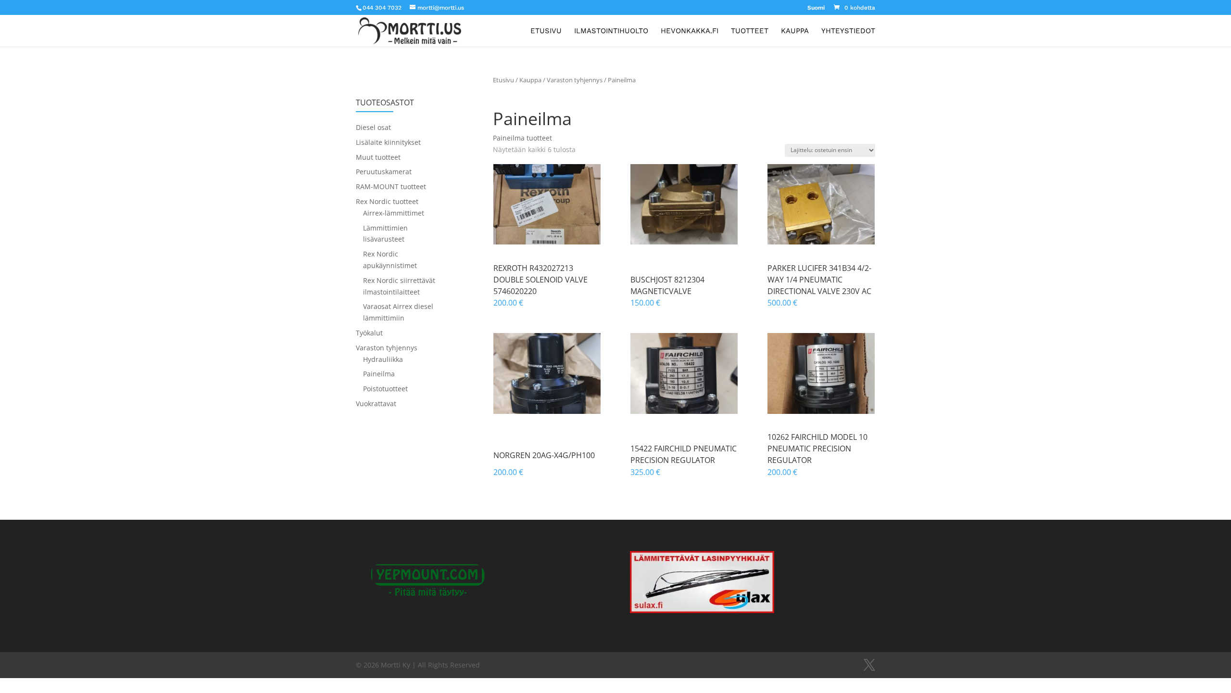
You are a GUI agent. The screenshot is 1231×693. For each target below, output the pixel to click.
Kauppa (795, 31)
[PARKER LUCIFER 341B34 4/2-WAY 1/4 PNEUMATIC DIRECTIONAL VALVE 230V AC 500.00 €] (821, 204)
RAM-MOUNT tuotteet (391, 186)
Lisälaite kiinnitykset (388, 142)
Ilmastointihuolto (611, 31)
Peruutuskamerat (384, 171)
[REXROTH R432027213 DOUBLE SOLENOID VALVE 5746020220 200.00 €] (547, 204)
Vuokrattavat (376, 403)
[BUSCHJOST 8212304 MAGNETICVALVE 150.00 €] (684, 204)
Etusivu (546, 31)
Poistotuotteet (385, 388)
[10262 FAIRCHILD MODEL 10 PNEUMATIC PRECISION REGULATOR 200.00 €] (821, 373)
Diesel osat (373, 127)
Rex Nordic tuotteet (387, 201)
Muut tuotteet (378, 157)
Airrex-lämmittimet (393, 213)
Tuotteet (749, 31)
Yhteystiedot (848, 31)
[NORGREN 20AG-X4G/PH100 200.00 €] (547, 373)
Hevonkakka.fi (689, 31)
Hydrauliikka (383, 359)
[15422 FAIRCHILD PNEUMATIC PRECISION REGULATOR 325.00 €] (684, 373)
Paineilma (379, 373)
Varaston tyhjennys (575, 80)
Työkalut (369, 332)
